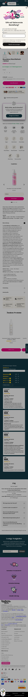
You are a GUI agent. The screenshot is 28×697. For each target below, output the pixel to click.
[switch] (3, 695)
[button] (26, 7)
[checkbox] (14, 32)
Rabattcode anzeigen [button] (14, 44)
